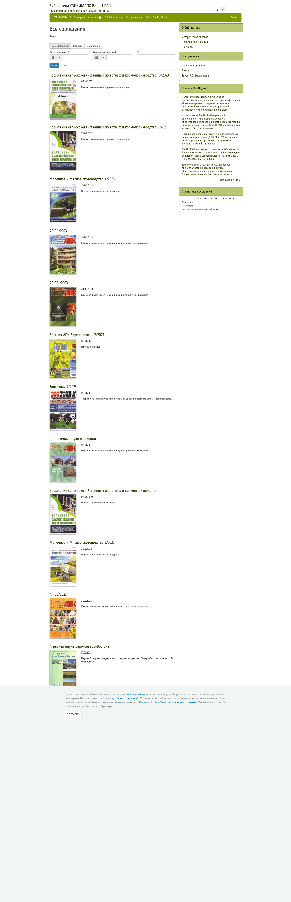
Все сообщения (60, 45)
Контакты (187, 47)
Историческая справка (195, 37)
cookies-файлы (135, 694)
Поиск (54, 65)
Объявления (94, 45)
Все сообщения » (230, 180)
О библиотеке (113, 17)
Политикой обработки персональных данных (167, 702)
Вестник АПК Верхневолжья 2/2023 (77, 335)
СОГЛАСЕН (73, 714)
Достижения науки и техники (73, 438)
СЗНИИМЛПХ (61, 17)
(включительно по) (104, 52)
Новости (77, 45)
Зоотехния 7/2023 (63, 387)
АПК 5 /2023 (59, 283)
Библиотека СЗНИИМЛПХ (80, 5)
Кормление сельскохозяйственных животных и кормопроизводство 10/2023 (109, 75)
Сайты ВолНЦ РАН (156, 17)
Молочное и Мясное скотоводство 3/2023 (82, 542)
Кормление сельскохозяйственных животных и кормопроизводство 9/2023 (109, 127)
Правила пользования (195, 42)
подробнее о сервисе (123, 698)
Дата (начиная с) (59, 52)
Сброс (64, 65)
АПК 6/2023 (58, 231)
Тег (139, 52)
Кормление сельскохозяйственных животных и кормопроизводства (103, 490)
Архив (185, 70)
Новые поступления (193, 65)
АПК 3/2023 (58, 594)
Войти (234, 17)
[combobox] (156, 57)
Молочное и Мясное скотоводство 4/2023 (82, 179)
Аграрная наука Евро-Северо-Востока (79, 646)
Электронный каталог (86, 17)
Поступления (133, 17)
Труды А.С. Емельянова (195, 75)
